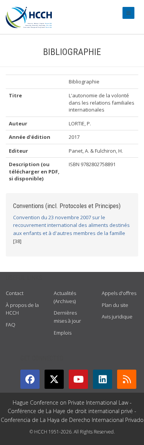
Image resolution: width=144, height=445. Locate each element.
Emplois (62, 332)
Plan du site (115, 305)
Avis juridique (117, 316)
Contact (14, 293)
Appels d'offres (119, 293)
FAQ (10, 324)
